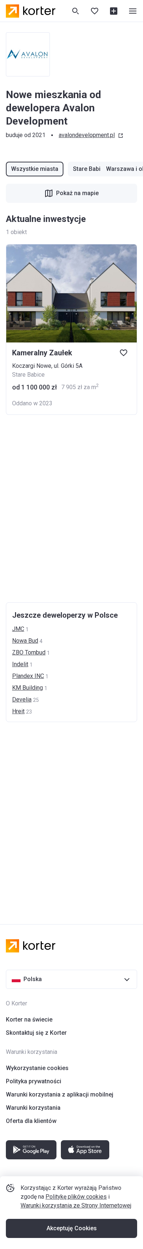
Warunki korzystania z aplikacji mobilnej (59, 1094)
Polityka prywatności (33, 1081)
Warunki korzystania (33, 1107)
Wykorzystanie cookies (37, 1068)
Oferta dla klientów (31, 1120)
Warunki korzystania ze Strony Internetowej (76, 1205)
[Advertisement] (71, 508)
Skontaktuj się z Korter (36, 1032)
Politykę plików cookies (76, 1196)
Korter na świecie (29, 1019)
